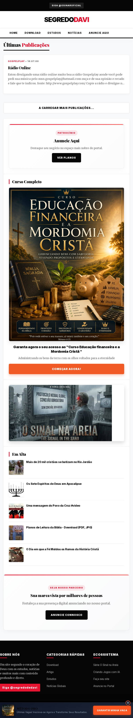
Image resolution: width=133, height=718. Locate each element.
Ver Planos (66, 157)
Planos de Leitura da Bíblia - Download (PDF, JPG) (59, 527)
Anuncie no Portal (103, 686)
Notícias (75, 33)
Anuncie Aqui (99, 33)
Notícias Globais (56, 686)
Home (14, 33)
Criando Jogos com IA (106, 672)
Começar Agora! (66, 369)
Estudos (54, 33)
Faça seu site (101, 679)
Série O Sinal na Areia (105, 665)
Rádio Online (19, 67)
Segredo (66, 20)
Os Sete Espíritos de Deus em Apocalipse (54, 483)
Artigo (50, 672)
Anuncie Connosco (66, 614)
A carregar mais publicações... (66, 108)
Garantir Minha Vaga (112, 710)
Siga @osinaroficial (66, 5)
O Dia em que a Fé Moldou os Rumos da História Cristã (62, 549)
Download (33, 33)
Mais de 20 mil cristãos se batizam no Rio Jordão (59, 462)
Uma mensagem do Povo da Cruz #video (53, 505)
